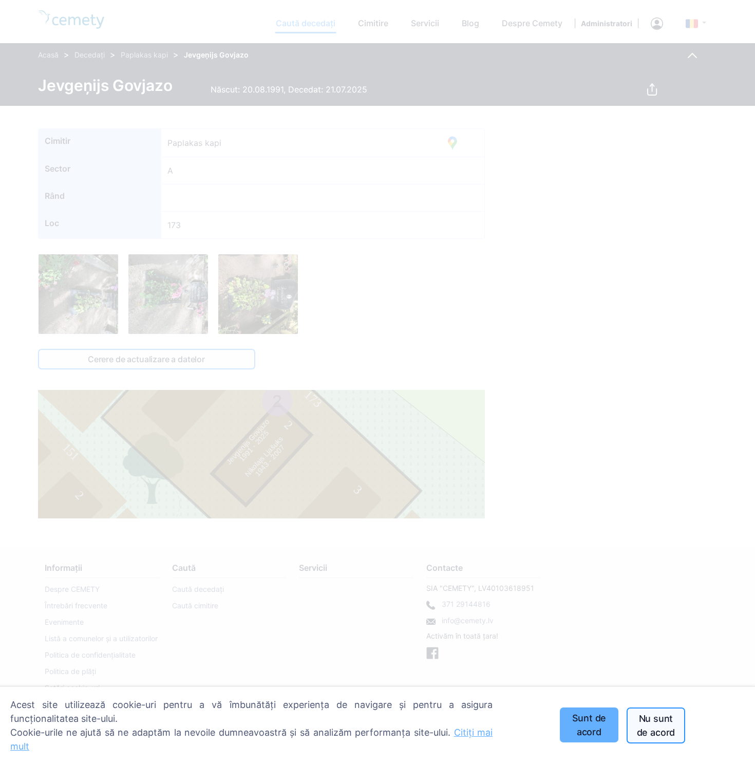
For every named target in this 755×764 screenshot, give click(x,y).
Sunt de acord (589, 725)
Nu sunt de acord (656, 725)
